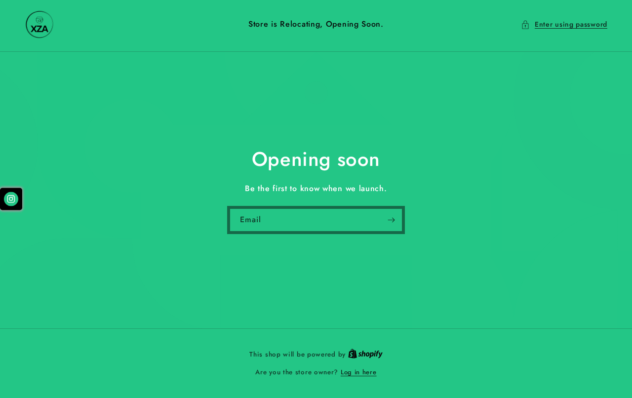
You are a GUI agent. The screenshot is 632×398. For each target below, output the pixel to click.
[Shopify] (365, 354)
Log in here (359, 372)
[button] (564, 24)
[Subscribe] (391, 220)
